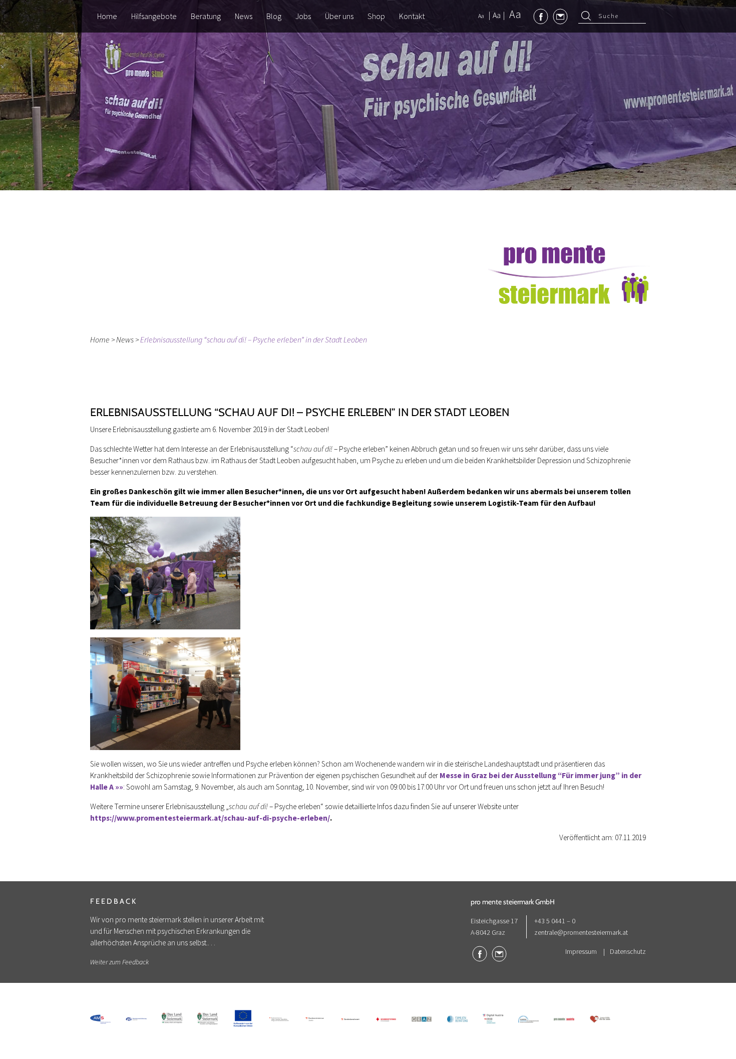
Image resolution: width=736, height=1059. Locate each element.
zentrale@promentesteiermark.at (581, 932)
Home (100, 339)
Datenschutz (628, 951)
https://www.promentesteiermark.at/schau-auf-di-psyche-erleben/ (210, 818)
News (125, 339)
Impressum (581, 951)
